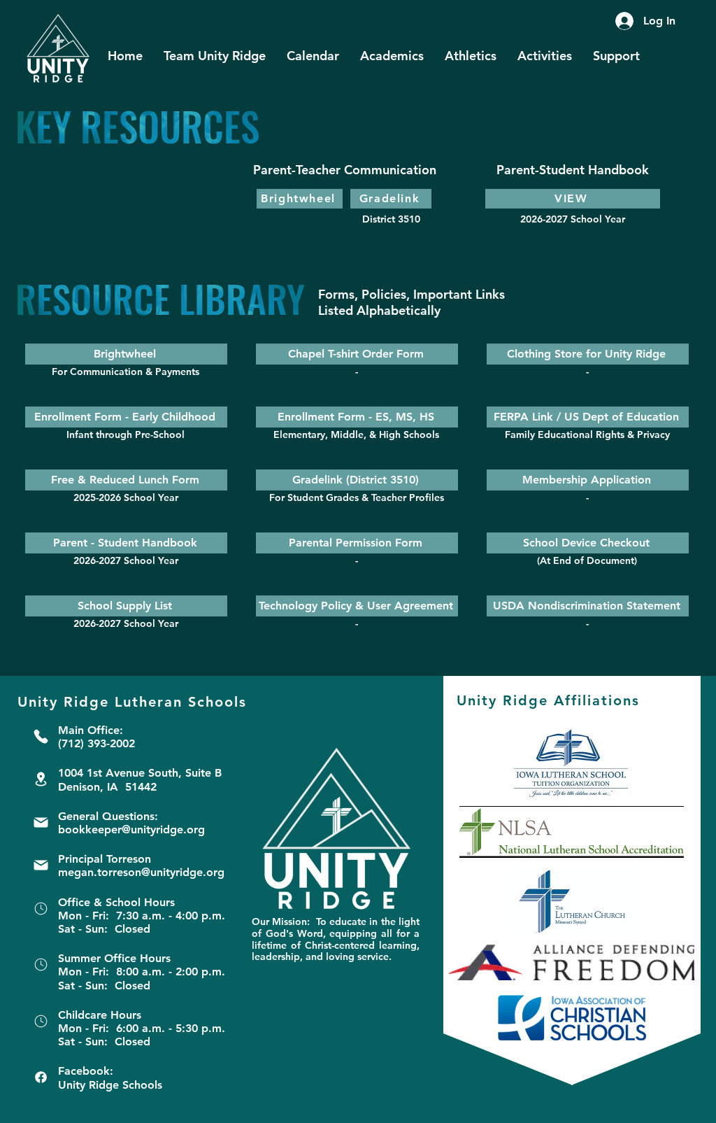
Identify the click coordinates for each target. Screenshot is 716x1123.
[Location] (40, 779)
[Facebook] (40, 1077)
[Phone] (40, 736)
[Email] (40, 822)
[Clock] (40, 908)
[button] (214, 56)
